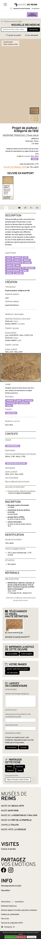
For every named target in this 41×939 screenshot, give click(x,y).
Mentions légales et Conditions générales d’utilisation (19, 910)
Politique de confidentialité (10, 914)
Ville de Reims (6, 902)
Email (20, 770)
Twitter (9, 767)
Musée (32, 14)
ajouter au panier (14, 35)
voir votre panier (32, 35)
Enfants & (8, 849)
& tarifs (11, 886)
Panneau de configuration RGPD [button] (12, 923)
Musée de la (19, 815)
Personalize (31, 937)
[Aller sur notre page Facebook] (3, 870)
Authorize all (11, 937)
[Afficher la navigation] (5, 5)
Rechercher (33, 30)
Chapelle (10, 825)
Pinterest (10, 770)
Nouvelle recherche (25, 25)
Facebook (19, 767)
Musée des (12, 806)
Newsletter (5, 890)
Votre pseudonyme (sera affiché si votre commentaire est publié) (18, 715)
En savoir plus (35, 9)
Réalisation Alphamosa (8, 906)
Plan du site (5, 919)
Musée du (16, 820)
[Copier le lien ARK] (33, 780)
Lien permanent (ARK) (11, 776)
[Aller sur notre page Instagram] (10, 870)
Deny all (22, 937)
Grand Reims (19, 902)
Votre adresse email (11, 725)
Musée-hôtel (13, 829)
